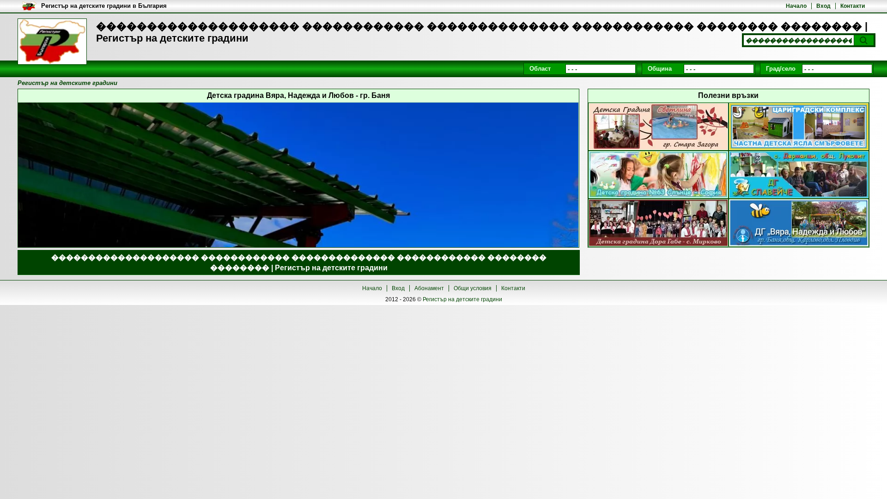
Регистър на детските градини (462, 299)
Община (660, 68)
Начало (796, 6)
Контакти (852, 6)
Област (540, 68)
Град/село (781, 68)
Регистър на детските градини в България (104, 5)
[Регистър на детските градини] (52, 41)
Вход (823, 6)
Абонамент (429, 288)
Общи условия (473, 288)
